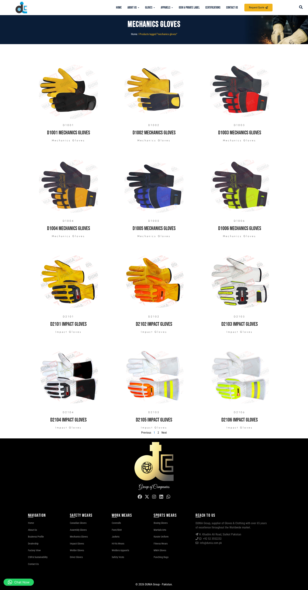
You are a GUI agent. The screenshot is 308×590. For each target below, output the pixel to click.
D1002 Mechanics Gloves (154, 133)
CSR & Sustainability (38, 557)
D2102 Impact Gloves (154, 324)
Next (164, 432)
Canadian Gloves (78, 522)
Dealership (33, 543)
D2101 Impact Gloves (68, 324)
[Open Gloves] (154, 7)
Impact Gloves (68, 332)
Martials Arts (160, 529)
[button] (19, 582)
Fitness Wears (161, 543)
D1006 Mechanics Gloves (239, 228)
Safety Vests (118, 557)
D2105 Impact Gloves (154, 420)
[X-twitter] (146, 496)
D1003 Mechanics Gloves (239, 133)
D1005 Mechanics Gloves (154, 228)
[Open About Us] (138, 7)
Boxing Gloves (161, 522)
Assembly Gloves (78, 529)
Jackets (115, 536)
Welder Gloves (77, 550)
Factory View (34, 550)
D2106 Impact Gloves (239, 420)
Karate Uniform (161, 536)
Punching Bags (161, 557)
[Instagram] (154, 496)
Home (134, 34)
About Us (32, 529)
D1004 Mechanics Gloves (68, 228)
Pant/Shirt (117, 529)
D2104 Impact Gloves (68, 420)
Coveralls (116, 522)
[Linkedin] (161, 496)
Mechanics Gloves (68, 140)
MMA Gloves (160, 550)
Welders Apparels (120, 550)
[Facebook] (139, 496)
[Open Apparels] (172, 7)
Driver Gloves (76, 557)
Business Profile (36, 536)
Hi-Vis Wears (118, 543)
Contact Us (33, 564)
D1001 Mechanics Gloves (68, 133)
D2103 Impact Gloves (239, 324)
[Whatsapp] (168, 496)
